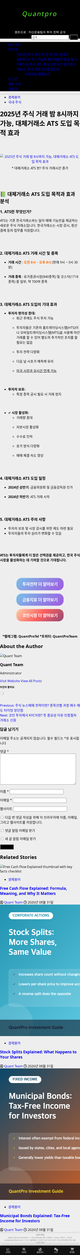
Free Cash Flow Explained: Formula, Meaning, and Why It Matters (33, 891)
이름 (4, 791)
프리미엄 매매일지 (37, 74)
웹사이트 (6, 809)
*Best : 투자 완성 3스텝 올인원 (37, 69)
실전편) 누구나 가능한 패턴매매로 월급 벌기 (46, 59)
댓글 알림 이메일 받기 (20, 830)
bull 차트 (14, 44)
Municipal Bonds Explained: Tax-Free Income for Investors (35, 1218)
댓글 (4, 751)
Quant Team (11, 664)
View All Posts (31, 681)
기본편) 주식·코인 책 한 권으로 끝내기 (42, 54)
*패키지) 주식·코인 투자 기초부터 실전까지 (46, 64)
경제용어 (14, 97)
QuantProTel (28, 636)
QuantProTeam (65, 636)
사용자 (12, 89)
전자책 (12, 49)
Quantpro (40, 13)
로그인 (12, 79)
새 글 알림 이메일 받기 (20, 839)
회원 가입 (14, 84)
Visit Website (10, 681)
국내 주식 (14, 102)
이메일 (6, 800)
